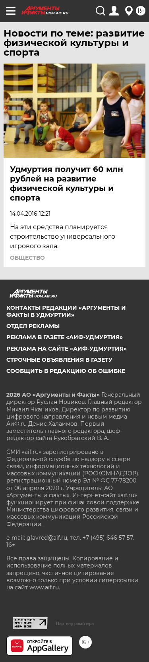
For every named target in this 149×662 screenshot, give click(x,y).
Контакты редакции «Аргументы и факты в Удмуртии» (66, 311)
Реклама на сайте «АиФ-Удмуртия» (66, 348)
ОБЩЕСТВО (27, 258)
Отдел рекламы (33, 326)
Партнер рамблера (75, 623)
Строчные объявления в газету (59, 359)
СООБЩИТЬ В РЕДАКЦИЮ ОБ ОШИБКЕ (65, 370)
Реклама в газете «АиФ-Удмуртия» (64, 337)
